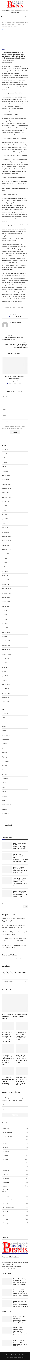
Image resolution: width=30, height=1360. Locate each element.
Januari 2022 (5, 689)
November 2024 (6, 540)
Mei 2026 (4, 462)
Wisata (16, 1151)
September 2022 (6, 654)
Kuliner (16, 1147)
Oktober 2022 (6, 649)
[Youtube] (20, 972)
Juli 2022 (4, 662)
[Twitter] (8, 972)
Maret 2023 (5, 628)
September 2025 (6, 497)
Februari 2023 (6, 632)
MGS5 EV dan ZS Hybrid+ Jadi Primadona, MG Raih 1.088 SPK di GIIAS (21, 1036)
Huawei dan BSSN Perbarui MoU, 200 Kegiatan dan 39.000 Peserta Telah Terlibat (22, 1081)
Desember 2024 (6, 536)
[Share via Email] (20, 316)
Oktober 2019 (6, 702)
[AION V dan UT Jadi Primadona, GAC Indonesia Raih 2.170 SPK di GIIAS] (22, 1048)
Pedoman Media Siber (12, 1355)
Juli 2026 (4, 453)
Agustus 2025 (6, 501)
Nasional (16, 1140)
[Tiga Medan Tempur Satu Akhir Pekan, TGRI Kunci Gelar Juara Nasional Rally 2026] (8, 1048)
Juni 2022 (4, 667)
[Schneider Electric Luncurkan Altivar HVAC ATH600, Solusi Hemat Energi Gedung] (7, 1303)
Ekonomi (15, 1155)
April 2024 (5, 571)
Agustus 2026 (6, 449)
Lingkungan (15, 1182)
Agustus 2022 (6, 658)
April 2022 (5, 676)
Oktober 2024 (6, 545)
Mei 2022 (4, 671)
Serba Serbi (15, 1211)
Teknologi (15, 1219)
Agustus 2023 (6, 606)
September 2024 (6, 549)
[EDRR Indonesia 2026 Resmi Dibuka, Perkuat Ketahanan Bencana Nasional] (8, 1071)
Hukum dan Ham (16, 1200)
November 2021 (6, 697)
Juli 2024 (4, 558)
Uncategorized (15, 1223)
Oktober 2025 (6, 493)
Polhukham (15, 1196)
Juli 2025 (4, 506)
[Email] (24, 972)
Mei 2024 (4, 567)
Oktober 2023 (6, 597)
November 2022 (6, 645)
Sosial (15, 1215)
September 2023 (6, 601)
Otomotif (3, 49)
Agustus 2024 (6, 554)
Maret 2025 (5, 523)
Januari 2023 (5, 636)
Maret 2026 (5, 471)
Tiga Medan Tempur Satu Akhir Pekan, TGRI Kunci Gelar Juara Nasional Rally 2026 (8, 1059)
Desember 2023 (6, 588)
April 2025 (5, 519)
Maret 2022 (5, 680)
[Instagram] (25, 16)
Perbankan (16, 1163)
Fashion (16, 1178)
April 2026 (5, 466)
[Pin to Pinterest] (18, 316)
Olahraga (15, 1186)
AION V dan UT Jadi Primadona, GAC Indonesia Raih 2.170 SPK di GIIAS (21, 1058)
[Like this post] (12, 316)
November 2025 (6, 488)
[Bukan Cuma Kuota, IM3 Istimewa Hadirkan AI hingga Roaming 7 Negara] (15, 1003)
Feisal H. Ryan (10, 60)
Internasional (16, 1132)
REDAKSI (21, 1355)
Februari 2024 (6, 580)
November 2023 (6, 593)
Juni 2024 (4, 562)
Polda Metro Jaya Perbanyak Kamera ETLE (13, 307)
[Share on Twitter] (16, 316)
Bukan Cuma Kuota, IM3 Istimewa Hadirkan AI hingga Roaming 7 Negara (14, 1016)
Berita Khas (15, 1128)
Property (16, 1167)
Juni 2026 (4, 458)
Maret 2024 (5, 575)
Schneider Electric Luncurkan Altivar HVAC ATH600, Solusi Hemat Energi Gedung (20, 1303)
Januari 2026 (5, 479)
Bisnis (16, 1159)
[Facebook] (4, 972)
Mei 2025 (4, 514)
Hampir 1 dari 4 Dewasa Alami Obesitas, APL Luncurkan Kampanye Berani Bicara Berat (7, 1037)
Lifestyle (15, 1174)
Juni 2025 (4, 510)
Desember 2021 (6, 693)
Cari (3, 904)
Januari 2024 (5, 584)
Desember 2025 (6, 484)
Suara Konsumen (16, 1207)
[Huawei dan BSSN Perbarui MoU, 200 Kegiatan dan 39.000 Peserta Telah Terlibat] (22, 1071)
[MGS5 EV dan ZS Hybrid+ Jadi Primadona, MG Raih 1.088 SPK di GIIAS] (15, 365)
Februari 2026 (6, 475)
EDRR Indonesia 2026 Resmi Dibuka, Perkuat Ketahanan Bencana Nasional (8, 1081)
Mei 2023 (4, 619)
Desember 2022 (6, 641)
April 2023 (5, 623)
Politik (16, 1203)
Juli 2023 (4, 610)
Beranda (4, 22)
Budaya (15, 1143)
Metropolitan (16, 1136)
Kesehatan (15, 1170)
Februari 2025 (6, 527)
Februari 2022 (6, 684)
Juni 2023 (4, 615)
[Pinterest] (16, 972)
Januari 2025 (5, 532)
